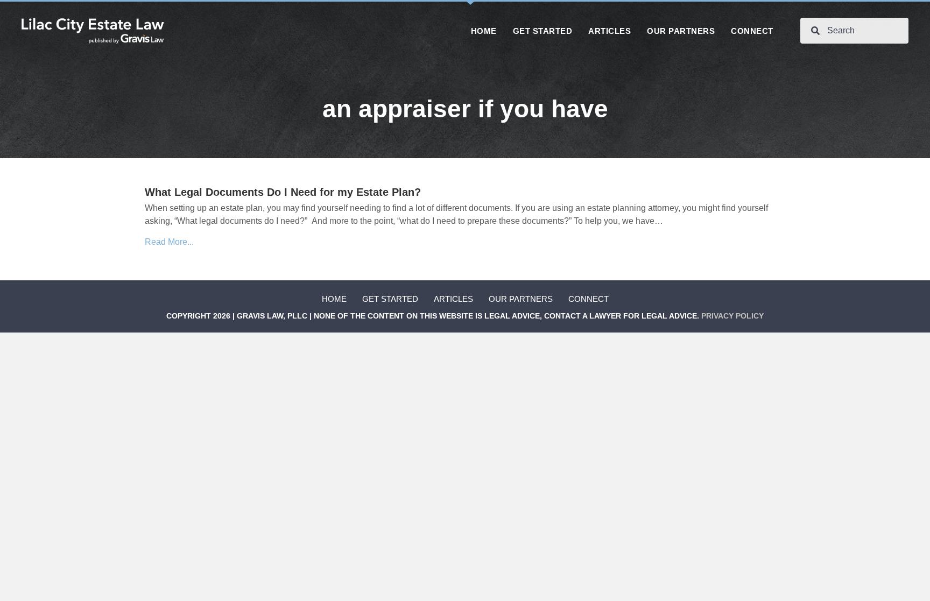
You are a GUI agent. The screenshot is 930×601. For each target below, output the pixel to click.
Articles (453, 298)
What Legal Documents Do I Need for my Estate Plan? (283, 192)
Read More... (169, 241)
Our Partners (521, 298)
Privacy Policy (732, 316)
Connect (588, 298)
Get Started (390, 298)
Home (334, 298)
